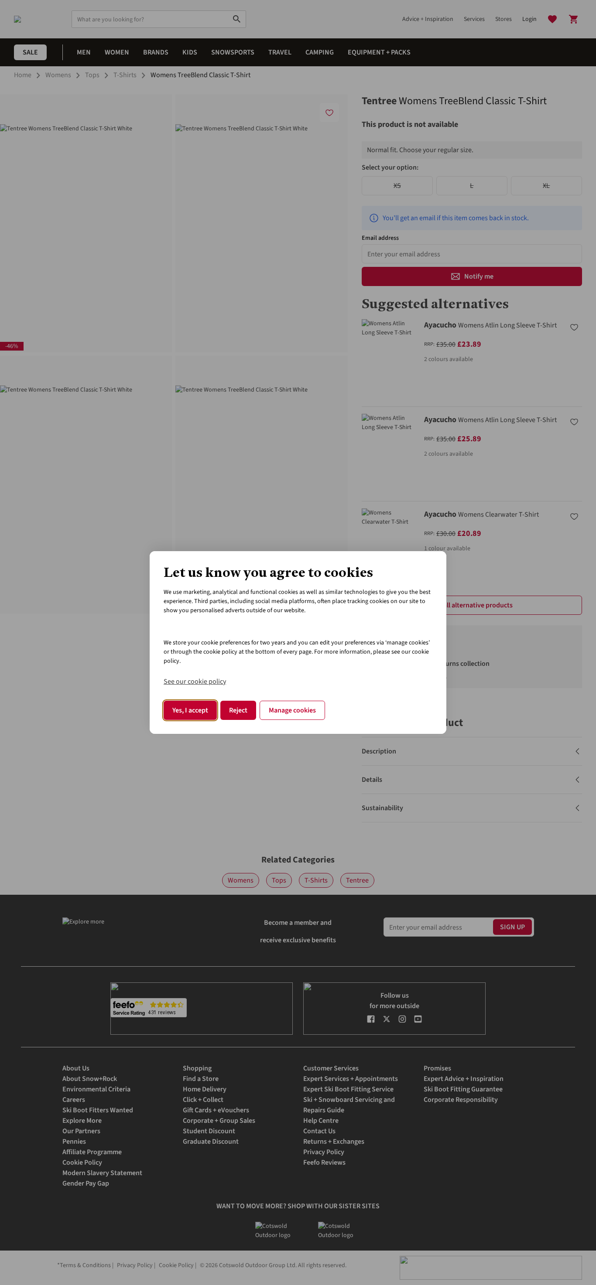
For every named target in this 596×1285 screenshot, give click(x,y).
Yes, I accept (190, 710)
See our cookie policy (195, 681)
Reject (238, 710)
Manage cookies (292, 710)
